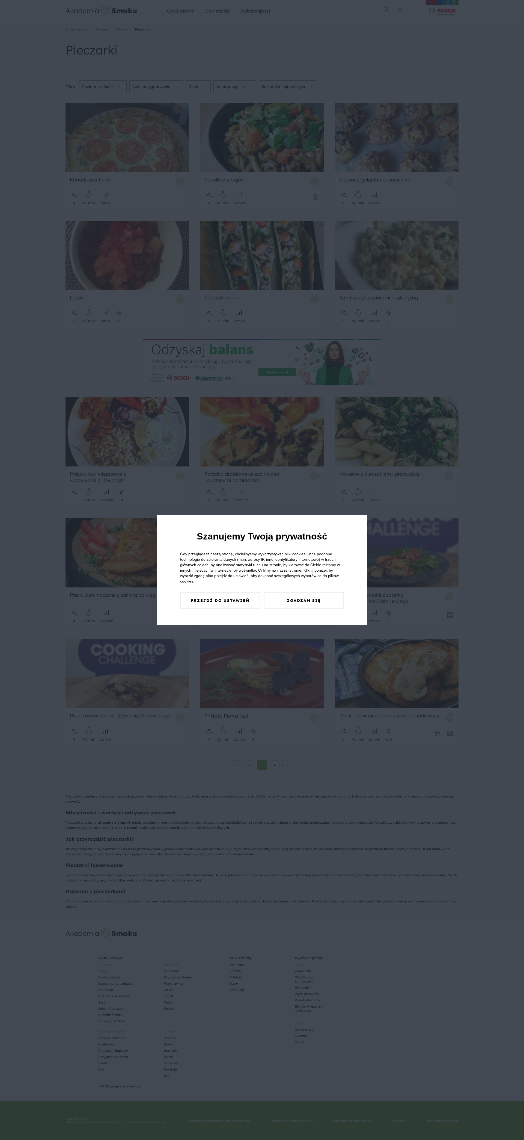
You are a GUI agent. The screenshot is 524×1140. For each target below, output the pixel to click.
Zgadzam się (304, 600)
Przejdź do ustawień (220, 600)
